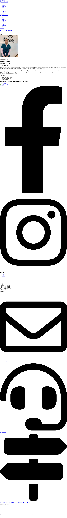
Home (3, 3)
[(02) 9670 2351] (33, 430)
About (3, 4)
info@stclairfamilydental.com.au (6, 361)
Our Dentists (4, 6)
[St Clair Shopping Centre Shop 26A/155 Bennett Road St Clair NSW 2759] (33, 500)
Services (3, 5)
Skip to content (2, 0)
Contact (3, 7)
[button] (16, 516)
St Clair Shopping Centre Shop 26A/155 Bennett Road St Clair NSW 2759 (15, 502)
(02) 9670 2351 (3, 432)
